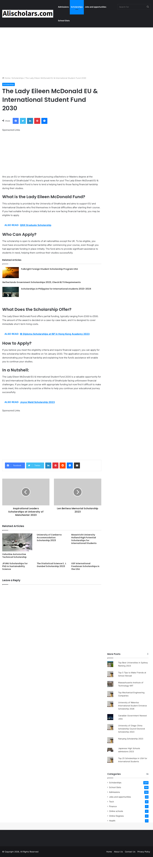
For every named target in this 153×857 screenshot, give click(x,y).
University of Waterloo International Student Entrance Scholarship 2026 (132, 705)
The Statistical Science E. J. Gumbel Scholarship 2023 (51, 565)
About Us (118, 851)
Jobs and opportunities (95, 7)
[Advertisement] (76, 51)
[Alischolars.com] (27, 14)
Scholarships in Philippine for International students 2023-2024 (56, 288)
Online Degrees (116, 816)
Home (7, 78)
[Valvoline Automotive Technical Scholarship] (17, 542)
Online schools (116, 811)
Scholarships (77, 7)
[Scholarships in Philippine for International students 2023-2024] (10, 292)
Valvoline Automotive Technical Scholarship (14, 556)
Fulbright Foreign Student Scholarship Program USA (49, 269)
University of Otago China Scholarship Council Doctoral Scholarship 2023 (131, 728)
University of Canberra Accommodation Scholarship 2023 (49, 537)
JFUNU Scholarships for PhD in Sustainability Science (15, 566)
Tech (111, 801)
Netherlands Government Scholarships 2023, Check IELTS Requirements (41, 282)
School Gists (64, 20)
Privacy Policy (143, 851)
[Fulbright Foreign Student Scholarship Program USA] (10, 272)
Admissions (63, 7)
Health (112, 820)
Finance (113, 806)
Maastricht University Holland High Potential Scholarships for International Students (84, 539)
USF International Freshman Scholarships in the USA (85, 566)
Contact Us (130, 851)
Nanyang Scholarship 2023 (130, 738)
